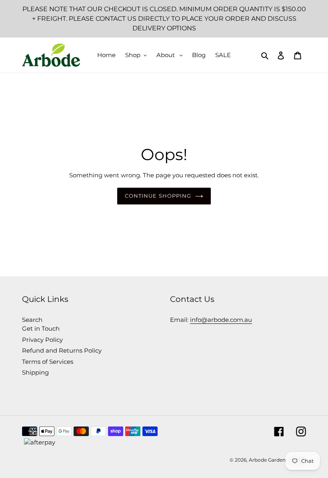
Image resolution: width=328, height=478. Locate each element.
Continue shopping (158, 195)
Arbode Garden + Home (277, 460)
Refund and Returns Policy (62, 350)
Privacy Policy (42, 339)
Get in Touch (41, 328)
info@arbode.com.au (221, 319)
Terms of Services (47, 361)
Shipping (35, 372)
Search (32, 319)
